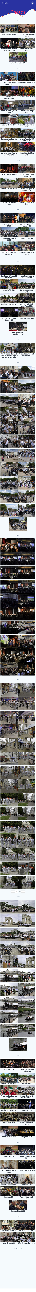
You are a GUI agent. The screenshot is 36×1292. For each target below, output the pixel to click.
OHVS (5, 3)
